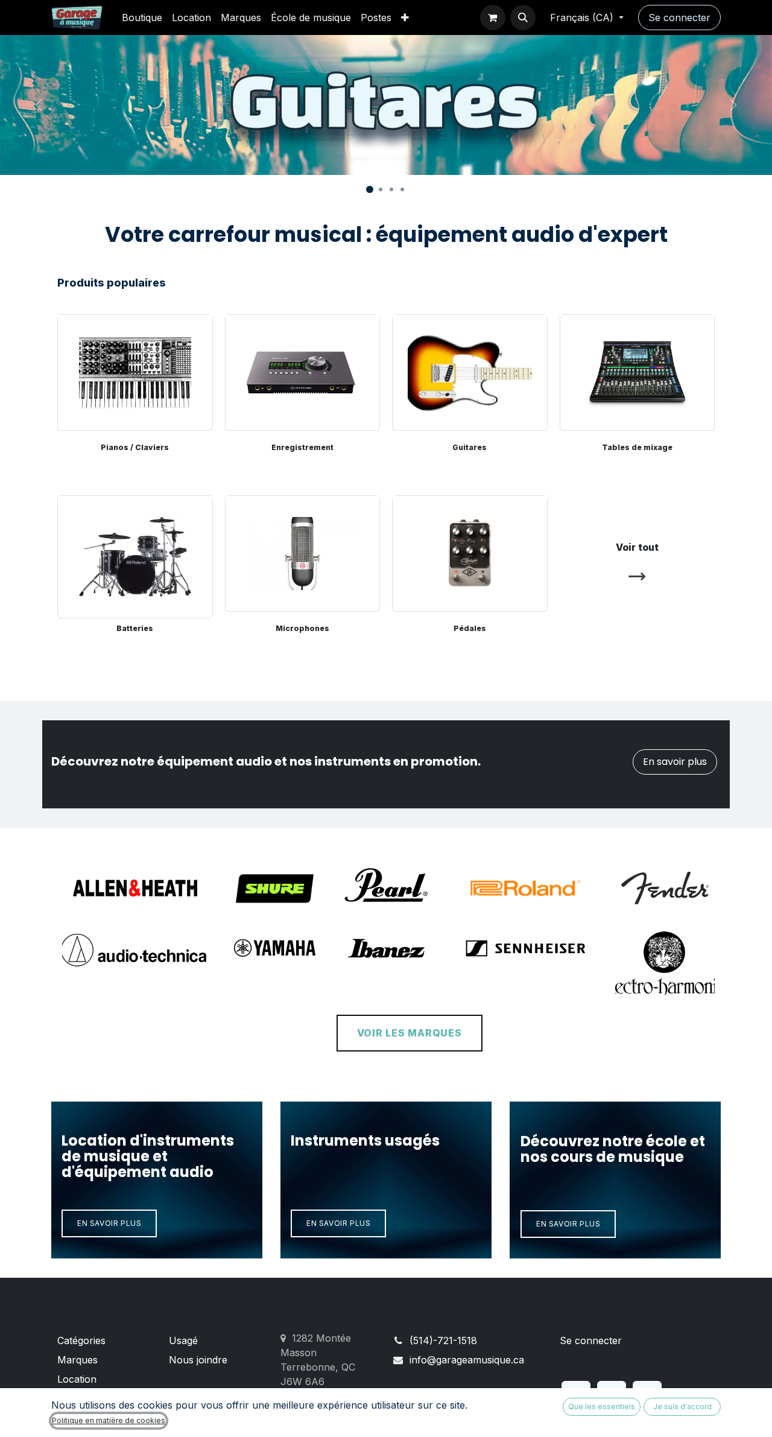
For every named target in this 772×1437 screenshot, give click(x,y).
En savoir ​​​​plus (109, 1223)
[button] (523, 17)
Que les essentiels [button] (601, 1406)
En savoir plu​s (568, 1223)
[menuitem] (142, 17)
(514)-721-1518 (443, 1340)
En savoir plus (675, 762)
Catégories (81, 1340)
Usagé (183, 1340)
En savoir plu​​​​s (338, 1223)
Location (76, 1379)
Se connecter (679, 17)
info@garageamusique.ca (467, 1360)
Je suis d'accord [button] (682, 1406)
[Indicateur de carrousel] (369, 189)
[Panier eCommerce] (492, 17)
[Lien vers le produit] (135, 553)
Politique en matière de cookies (108, 1420)
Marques (77, 1360)
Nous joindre (198, 1360)
